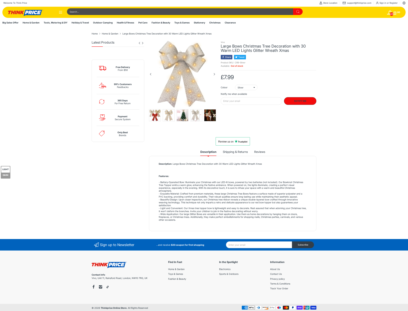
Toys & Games (175, 274)
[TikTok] (107, 287)
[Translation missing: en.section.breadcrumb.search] (298, 11)
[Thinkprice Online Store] (25, 12)
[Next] (139, 43)
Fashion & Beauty (177, 278)
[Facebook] (93, 287)
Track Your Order (279, 288)
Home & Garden (176, 269)
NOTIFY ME (300, 101)
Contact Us (276, 274)
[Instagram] (100, 287)
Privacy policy (277, 278)
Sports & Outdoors (228, 274)
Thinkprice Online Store (114, 308)
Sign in (383, 3)
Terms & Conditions (280, 283)
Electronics (224, 269)
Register (394, 3)
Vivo (223, 42)
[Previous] (142, 43)
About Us (275, 269)
